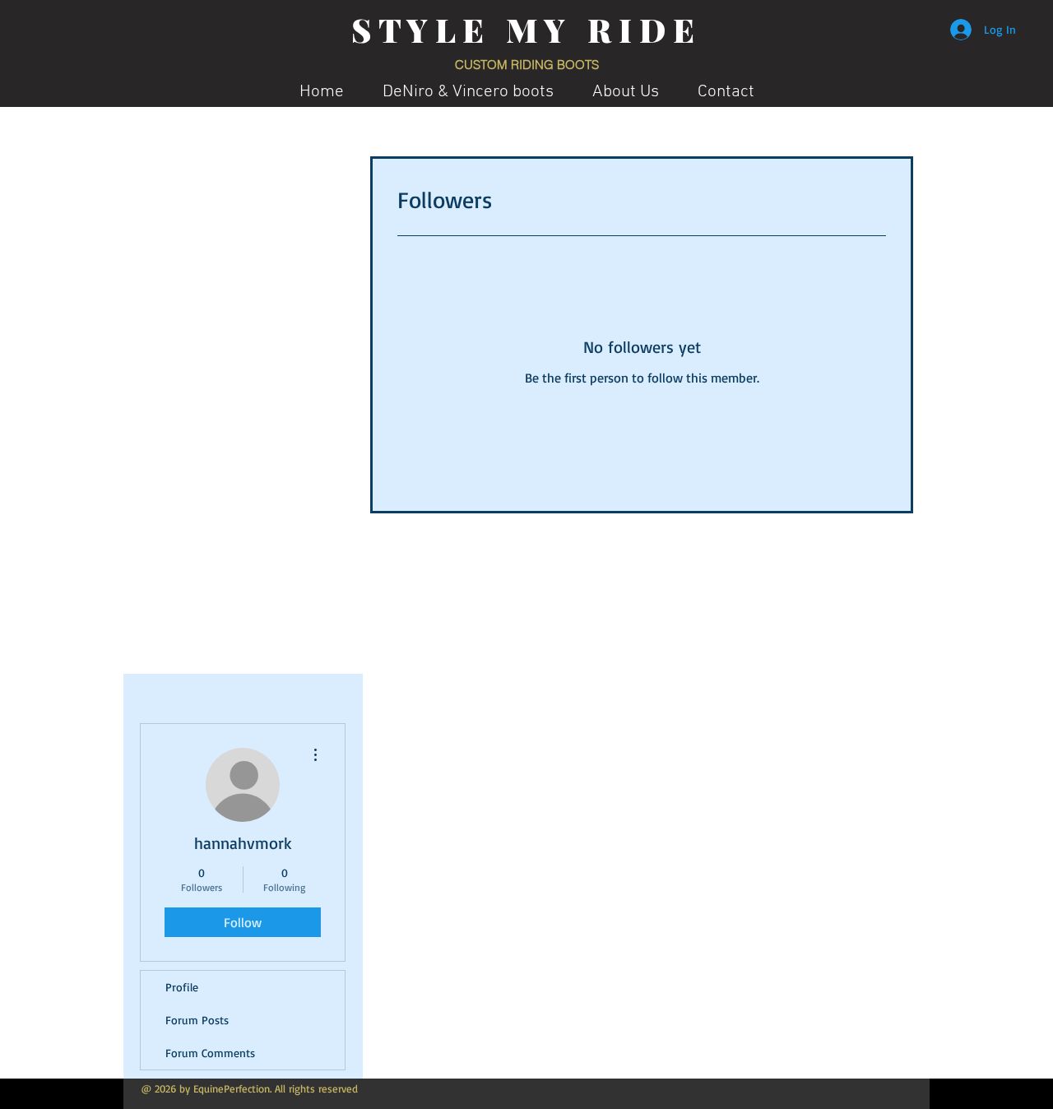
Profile (181, 987)
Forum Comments (210, 1053)
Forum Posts (197, 1020)
